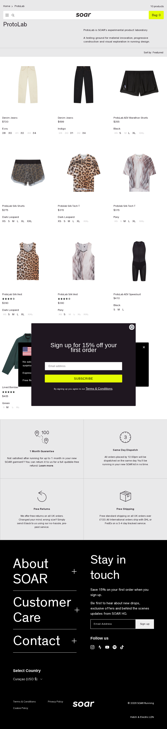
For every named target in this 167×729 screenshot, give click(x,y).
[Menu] (6, 15)
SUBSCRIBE (83, 378)
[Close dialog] (132, 327)
